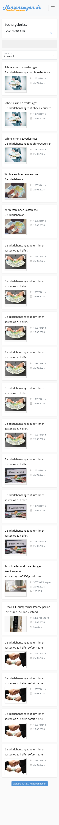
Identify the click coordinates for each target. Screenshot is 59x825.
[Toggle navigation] (52, 8)
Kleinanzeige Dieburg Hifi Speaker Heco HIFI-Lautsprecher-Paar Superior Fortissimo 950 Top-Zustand (27, 607)
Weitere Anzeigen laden (29, 783)
